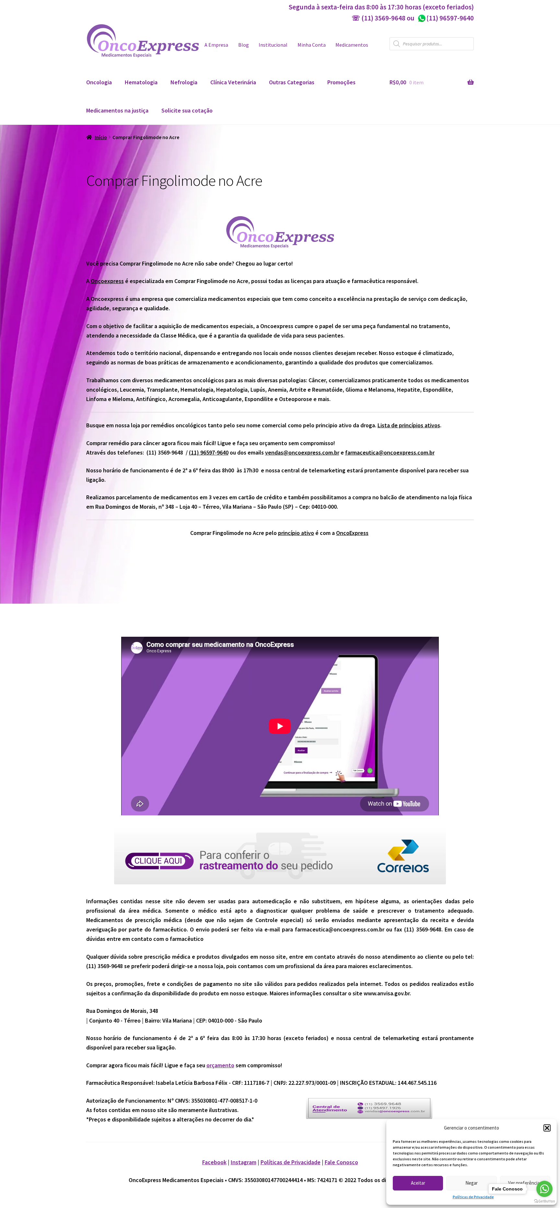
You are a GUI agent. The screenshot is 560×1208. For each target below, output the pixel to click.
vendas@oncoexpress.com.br (302, 452)
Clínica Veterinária (233, 82)
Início (101, 137)
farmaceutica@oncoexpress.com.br (390, 452)
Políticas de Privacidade (473, 1196)
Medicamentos (351, 45)
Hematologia (141, 82)
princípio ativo (296, 533)
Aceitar (418, 1183)
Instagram (243, 1162)
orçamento (220, 1065)
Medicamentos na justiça (117, 110)
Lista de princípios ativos (409, 425)
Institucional (273, 45)
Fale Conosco (341, 1162)
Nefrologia (183, 82)
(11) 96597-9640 (445, 18)
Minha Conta (312, 45)
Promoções (341, 82)
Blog (243, 45)
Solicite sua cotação (187, 110)
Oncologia (99, 82)
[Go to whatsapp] (544, 1189)
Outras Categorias (291, 82)
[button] (547, 1128)
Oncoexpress (107, 281)
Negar (471, 1183)
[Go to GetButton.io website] (544, 1201)
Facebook (214, 1162)
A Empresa (216, 45)
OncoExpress (352, 533)
